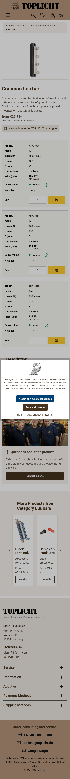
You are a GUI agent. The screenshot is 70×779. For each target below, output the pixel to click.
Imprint (20, 414)
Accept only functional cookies (35, 399)
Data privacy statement (40, 414)
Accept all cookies (35, 407)
